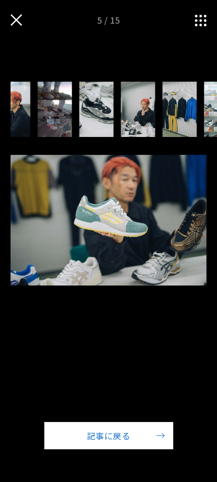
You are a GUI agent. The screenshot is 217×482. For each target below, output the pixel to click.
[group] (55, 109)
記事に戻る (108, 435)
